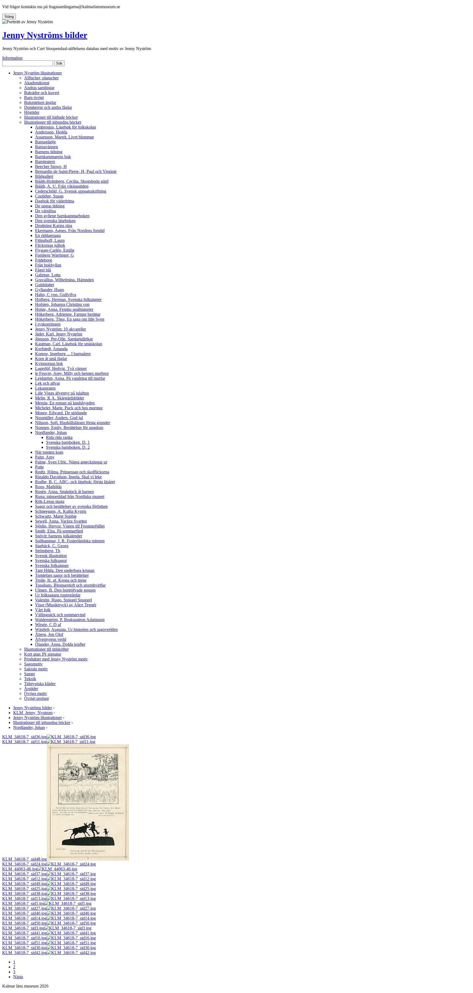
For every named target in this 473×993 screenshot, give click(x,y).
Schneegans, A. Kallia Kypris (60, 511)
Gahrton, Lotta (47, 275)
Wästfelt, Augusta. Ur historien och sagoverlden (76, 629)
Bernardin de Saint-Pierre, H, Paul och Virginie (76, 171)
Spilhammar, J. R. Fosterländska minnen (70, 541)
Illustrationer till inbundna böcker (52, 122)
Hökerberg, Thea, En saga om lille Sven (69, 319)
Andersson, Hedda (51, 132)
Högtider (31, 112)
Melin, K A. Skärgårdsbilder (59, 398)
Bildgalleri (44, 176)
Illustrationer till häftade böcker (51, 117)
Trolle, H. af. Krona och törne (60, 580)
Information (12, 58)
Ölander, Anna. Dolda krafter (60, 644)
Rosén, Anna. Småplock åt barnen (64, 491)
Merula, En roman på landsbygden (65, 403)
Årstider (31, 688)
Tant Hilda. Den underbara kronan (64, 570)
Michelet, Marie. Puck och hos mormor (69, 408)
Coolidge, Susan (49, 196)
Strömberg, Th (47, 550)
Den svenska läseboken (55, 220)
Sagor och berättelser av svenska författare (71, 506)
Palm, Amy (44, 457)
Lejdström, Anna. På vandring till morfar (70, 378)
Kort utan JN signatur (42, 654)
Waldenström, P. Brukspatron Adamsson (70, 619)
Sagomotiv (33, 664)
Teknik (30, 678)
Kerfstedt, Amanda (51, 348)
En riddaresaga (48, 235)
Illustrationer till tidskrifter (46, 649)
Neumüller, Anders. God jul (59, 417)
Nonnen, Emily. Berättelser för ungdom (69, 427)
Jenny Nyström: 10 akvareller (60, 329)
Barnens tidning (48, 151)
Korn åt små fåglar (51, 358)
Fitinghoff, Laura (50, 240)
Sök (59, 63)
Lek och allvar (47, 383)
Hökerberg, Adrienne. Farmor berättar (67, 314)
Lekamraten (45, 388)
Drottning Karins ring (53, 225)
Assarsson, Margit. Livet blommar (64, 137)
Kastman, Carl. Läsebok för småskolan (68, 343)
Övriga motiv (35, 693)
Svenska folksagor (51, 560)
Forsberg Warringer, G (54, 255)
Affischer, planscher (41, 78)
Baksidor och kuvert (41, 92)
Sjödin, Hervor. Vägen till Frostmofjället (70, 526)
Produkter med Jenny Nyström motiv (56, 659)
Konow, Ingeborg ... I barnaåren (63, 353)
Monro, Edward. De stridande (61, 412)
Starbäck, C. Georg (51, 545)
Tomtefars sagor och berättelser (62, 575)
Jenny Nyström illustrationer (37, 73)
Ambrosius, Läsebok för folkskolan (65, 127)
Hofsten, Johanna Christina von (62, 304)
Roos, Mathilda (48, 486)
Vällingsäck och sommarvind (60, 614)
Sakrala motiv (36, 669)
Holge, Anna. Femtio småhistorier (64, 309)
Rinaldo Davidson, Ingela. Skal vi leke (68, 476)
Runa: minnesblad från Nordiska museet (69, 496)
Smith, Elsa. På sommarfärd (59, 531)
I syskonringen (47, 324)
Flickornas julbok (50, 245)
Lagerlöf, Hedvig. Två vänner (61, 368)
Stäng (9, 17)
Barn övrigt (34, 97)
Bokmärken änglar (40, 102)
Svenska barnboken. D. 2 (68, 447)
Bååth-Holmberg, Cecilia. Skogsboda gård (71, 181)
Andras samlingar (39, 87)
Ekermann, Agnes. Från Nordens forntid (70, 230)
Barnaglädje (45, 142)
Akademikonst (36, 82)
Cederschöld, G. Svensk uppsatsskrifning (70, 191)
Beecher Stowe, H (51, 166)
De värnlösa (45, 211)
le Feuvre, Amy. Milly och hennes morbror (72, 373)
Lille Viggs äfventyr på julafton (62, 393)
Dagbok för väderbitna (54, 201)
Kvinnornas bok (49, 363)
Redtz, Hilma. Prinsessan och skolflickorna (72, 472)
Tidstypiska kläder (40, 683)
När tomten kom (49, 452)
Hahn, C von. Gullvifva (55, 294)
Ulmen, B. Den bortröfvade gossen (65, 590)
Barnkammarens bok (53, 156)
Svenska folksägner (52, 565)
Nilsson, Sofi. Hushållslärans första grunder (72, 422)
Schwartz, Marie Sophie (56, 516)
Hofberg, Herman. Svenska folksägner (68, 299)
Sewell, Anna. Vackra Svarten (61, 521)
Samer (29, 673)
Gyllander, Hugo (49, 289)
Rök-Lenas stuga (49, 501)
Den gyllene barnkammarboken (62, 215)
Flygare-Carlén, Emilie (54, 250)
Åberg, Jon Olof (49, 634)
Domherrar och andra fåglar (48, 107)
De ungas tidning (50, 206)
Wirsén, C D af (48, 624)
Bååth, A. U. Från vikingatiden (61, 186)
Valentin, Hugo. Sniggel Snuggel (63, 600)
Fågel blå (43, 270)
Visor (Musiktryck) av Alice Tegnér (65, 605)
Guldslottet (44, 284)
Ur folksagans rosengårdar (57, 595)
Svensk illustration (51, 555)
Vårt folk (43, 609)
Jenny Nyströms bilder (44, 35)
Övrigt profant (36, 698)
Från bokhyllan (48, 265)
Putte (39, 467)
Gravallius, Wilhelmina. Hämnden (64, 279)
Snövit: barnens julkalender (58, 536)
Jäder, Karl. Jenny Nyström (58, 334)
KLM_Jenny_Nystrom (33, 712)
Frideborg (43, 260)
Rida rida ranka (59, 437)
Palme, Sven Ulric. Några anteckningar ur (71, 462)
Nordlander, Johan (51, 432)
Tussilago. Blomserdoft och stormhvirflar (70, 585)
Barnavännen (46, 146)
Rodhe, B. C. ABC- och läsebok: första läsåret (75, 481)
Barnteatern (45, 161)
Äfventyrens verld (50, 639)
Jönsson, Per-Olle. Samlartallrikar (64, 339)
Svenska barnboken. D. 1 (68, 442)
